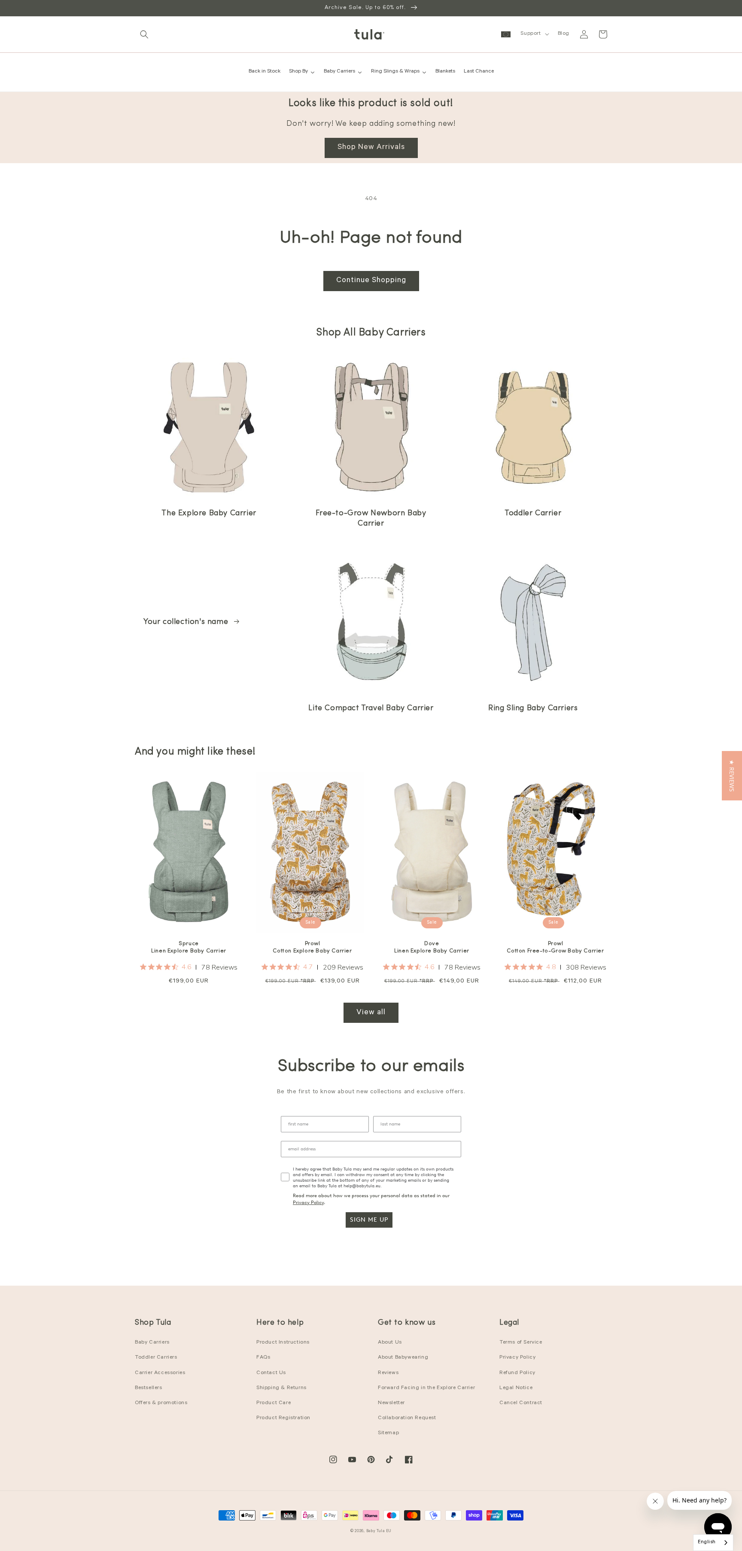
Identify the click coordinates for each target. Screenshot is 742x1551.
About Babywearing (403, 1358)
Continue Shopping (371, 281)
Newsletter (391, 1403)
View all (371, 1013)
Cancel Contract (520, 1403)
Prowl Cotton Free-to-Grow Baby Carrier (555, 947)
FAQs (263, 1358)
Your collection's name (187, 622)
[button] (144, 34)
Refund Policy (517, 1373)
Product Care (273, 1403)
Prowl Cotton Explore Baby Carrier (312, 947)
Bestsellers (148, 1388)
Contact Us (271, 1373)
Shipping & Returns (281, 1388)
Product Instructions (283, 1343)
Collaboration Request (407, 1418)
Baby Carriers (152, 1343)
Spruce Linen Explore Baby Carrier (188, 947)
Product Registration (283, 1418)
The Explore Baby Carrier (208, 513)
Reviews (388, 1373)
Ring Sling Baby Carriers (533, 708)
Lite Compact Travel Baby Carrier (370, 708)
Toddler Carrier (533, 513)
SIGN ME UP (369, 1219)
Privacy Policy (308, 1202)
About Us (390, 1343)
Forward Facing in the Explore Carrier (426, 1388)
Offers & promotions (161, 1403)
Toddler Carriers (156, 1358)
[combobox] (713, 1542)
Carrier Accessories (160, 1373)
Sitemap (388, 1433)
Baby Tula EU (379, 1531)
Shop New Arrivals (371, 147)
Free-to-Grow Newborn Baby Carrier (371, 518)
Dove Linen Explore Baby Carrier (431, 947)
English (707, 1542)
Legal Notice (515, 1388)
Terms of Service (520, 1343)
